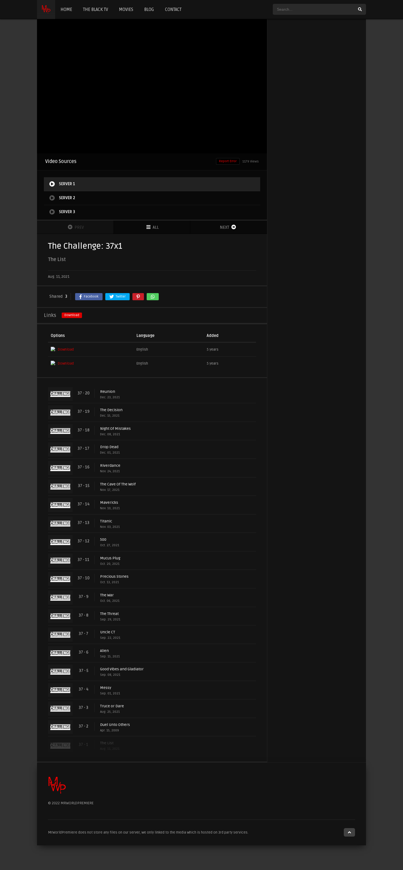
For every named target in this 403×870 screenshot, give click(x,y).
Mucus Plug (110, 558)
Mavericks (109, 502)
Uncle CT (107, 632)
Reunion (107, 391)
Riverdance (110, 465)
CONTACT (173, 9)
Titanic (106, 521)
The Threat (109, 613)
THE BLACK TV (95, 9)
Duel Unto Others (115, 724)
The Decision (111, 410)
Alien (104, 650)
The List (106, 743)
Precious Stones (114, 576)
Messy (105, 687)
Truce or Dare (112, 706)
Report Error (228, 161)
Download (71, 315)
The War (107, 595)
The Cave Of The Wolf (118, 484)
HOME (66, 9)
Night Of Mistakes (115, 428)
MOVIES (126, 9)
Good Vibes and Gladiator (122, 669)
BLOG (149, 9)
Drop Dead (109, 447)
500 (103, 539)
